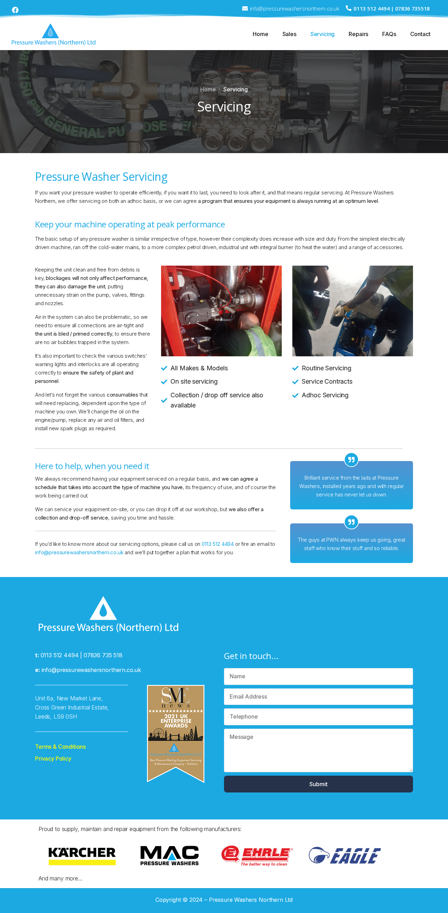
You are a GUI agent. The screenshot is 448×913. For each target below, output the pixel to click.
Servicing (322, 33)
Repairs (358, 33)
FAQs (389, 33)
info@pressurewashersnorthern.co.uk (79, 552)
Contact (420, 33)
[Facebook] (15, 10)
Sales (289, 33)
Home (260, 33)
